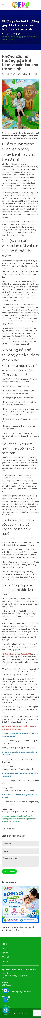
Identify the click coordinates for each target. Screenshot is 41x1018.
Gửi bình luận (9, 872)
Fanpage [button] (6, 997)
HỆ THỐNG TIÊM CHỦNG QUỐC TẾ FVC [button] (19, 970)
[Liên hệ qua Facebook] (6, 990)
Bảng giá (5, 957)
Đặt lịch (5, 953)
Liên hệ (5, 961)
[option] (20, 909)
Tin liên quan (9, 882)
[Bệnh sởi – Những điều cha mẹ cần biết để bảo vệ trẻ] (20, 904)
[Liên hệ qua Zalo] (6, 999)
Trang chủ (6, 948)
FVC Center (28, 1013)
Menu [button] (4, 944)
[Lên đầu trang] (37, 1007)
